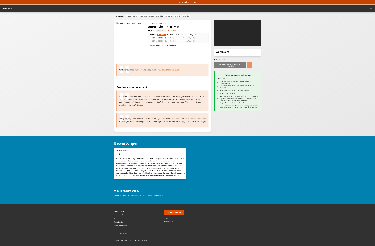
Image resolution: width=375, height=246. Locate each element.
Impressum (124, 240)
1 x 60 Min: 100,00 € (156, 38)
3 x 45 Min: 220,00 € (173, 35)
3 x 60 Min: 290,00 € (171, 38)
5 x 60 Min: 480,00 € (187, 38)
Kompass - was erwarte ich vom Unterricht (230, 65)
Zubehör (177, 16)
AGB (131, 240)
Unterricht (159, 16)
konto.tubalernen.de (121, 215)
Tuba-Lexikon (119, 222)
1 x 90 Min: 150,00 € (156, 41)
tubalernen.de (119, 211)
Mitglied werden (174, 212)
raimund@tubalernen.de (168, 70)
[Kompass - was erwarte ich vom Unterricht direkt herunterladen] (249, 65)
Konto (370, 8)
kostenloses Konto (232, 106)
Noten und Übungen (147, 16)
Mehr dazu (172, 30)
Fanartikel (186, 16)
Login (167, 218)
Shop (116, 218)
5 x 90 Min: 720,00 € (187, 41)
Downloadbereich (120, 226)
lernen (7, 8)
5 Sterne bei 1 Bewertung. (157, 23)
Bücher (135, 16)
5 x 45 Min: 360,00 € (189, 35)
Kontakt (116, 240)
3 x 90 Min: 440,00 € (171, 41)
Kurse (129, 16)
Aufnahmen (169, 16)
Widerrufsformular (140, 240)
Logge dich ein (225, 103)
